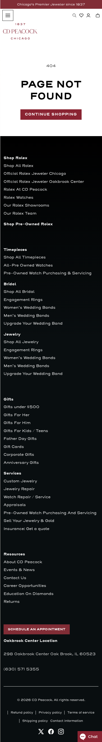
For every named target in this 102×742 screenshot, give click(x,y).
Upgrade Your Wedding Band (33, 323)
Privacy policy (50, 712)
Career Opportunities (25, 586)
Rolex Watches (18, 197)
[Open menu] (7, 15)
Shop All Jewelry (21, 342)
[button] (74, 15)
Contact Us (15, 578)
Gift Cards (14, 447)
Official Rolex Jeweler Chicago (35, 173)
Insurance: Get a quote (26, 529)
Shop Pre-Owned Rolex (28, 224)
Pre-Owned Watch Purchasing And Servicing (50, 513)
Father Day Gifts (20, 439)
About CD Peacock (23, 562)
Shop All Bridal (19, 292)
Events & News (19, 570)
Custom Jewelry (20, 481)
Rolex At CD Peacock (25, 189)
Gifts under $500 (21, 407)
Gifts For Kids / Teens (26, 431)
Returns (12, 601)
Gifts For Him (17, 423)
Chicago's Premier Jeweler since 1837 (51, 4)
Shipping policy (35, 721)
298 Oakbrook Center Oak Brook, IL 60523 (50, 654)
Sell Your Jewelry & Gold (29, 521)
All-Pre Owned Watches (28, 265)
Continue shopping (51, 114)
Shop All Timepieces (25, 257)
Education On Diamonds (29, 594)
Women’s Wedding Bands (30, 307)
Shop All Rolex (18, 166)
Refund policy (22, 712)
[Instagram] (61, 733)
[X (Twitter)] (41, 733)
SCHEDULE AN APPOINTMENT (36, 629)
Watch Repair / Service (27, 497)
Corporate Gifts (19, 454)
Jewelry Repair (19, 489)
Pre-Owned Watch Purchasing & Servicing (48, 273)
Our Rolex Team (20, 213)
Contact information (66, 721)
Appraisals (15, 505)
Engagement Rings (23, 300)
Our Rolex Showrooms (26, 205)
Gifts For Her (16, 415)
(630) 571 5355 (21, 669)
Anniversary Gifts (21, 463)
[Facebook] (51, 733)
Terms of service (80, 712)
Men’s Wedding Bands (26, 315)
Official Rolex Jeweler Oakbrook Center (44, 182)
